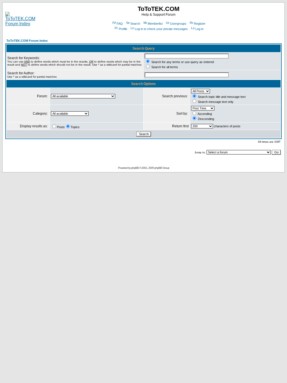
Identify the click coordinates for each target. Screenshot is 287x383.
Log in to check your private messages (161, 29)
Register (199, 23)
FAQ (120, 23)
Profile (123, 29)
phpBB (135, 167)
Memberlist (155, 23)
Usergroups (178, 23)
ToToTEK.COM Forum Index (27, 40)
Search (135, 23)
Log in (199, 29)
